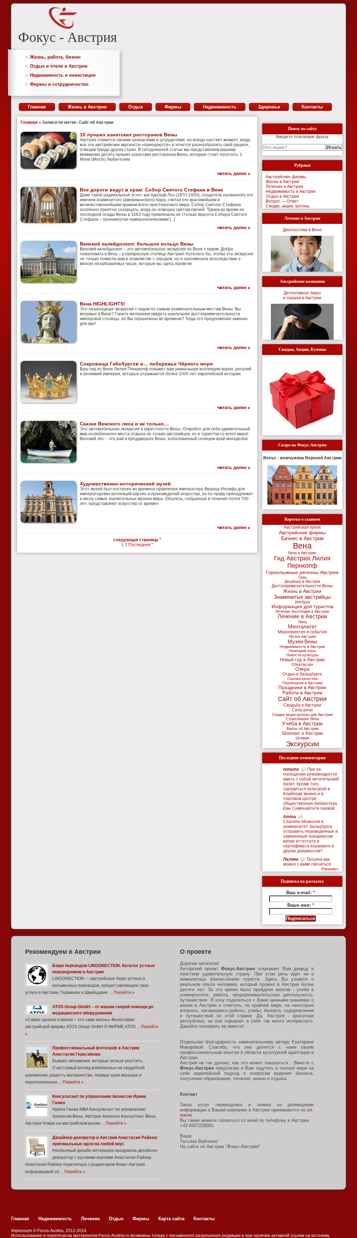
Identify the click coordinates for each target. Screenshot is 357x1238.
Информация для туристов (302, 606)
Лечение (90, 1218)
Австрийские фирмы (286, 176)
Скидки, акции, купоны (288, 206)
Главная (37, 107)
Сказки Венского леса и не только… (124, 423)
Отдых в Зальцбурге (302, 674)
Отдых (135, 107)
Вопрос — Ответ (282, 201)
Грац (302, 577)
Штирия (302, 738)
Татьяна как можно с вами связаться (307, 862)
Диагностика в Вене (302, 229)
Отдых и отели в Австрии (59, 66)
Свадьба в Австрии (302, 705)
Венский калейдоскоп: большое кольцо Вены (136, 244)
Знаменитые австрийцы (302, 597)
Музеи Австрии (302, 636)
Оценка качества (302, 679)
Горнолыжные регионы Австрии (302, 572)
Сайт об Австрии (302, 698)
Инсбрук (302, 602)
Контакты (312, 107)
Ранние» (330, 869)
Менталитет (302, 626)
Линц (302, 622)
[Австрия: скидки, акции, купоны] (302, 395)
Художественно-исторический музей (125, 483)
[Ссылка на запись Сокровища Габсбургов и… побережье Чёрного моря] (230, 407)
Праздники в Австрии (302, 687)
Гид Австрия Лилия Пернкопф (302, 562)
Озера (302, 669)
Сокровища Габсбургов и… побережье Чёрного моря (146, 364)
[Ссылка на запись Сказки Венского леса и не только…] (230, 467)
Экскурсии (302, 744)
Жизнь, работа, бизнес (55, 57)
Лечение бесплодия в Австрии (302, 611)
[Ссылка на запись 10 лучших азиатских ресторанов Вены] (230, 173)
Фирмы (173, 107)
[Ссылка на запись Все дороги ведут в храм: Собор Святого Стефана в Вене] (230, 227)
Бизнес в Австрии (302, 538)
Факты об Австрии (302, 728)
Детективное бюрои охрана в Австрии (302, 295)
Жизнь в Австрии (87, 107)
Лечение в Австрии (284, 186)
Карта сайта (171, 1218)
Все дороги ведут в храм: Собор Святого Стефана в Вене (151, 190)
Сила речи (302, 710)
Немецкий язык (302, 651)
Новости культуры (302, 655)
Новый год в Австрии (302, 659)
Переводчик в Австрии (302, 683)
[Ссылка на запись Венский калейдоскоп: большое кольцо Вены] (230, 287)
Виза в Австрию (302, 553)
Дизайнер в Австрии (302, 581)
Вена (302, 545)
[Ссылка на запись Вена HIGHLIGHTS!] (230, 347)
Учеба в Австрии (302, 723)
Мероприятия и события (302, 631)
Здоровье (269, 107)
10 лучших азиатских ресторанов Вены (128, 134)
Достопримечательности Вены (302, 585)
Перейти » (124, 992)
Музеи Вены (302, 641)
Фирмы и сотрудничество (59, 84)
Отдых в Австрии (282, 196)
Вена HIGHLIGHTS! (102, 304)
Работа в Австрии (302, 692)
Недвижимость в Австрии (291, 191)
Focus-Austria (50, 1230)
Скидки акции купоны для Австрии (302, 714)
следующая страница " (137, 539)
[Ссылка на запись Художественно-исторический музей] (230, 527)
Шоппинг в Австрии (302, 733)
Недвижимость (219, 107)
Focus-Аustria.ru (113, 1235)
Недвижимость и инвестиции (63, 75)
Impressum (21, 1230)
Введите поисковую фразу (302, 136)
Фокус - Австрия (67, 37)
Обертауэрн (302, 664)
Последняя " (140, 544)
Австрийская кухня (302, 527)
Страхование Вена (302, 719)
